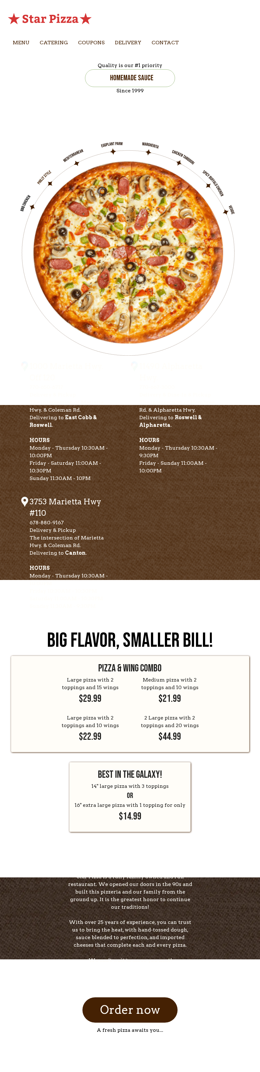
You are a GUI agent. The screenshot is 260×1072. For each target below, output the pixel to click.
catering (54, 43)
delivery (128, 43)
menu (21, 43)
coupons (91, 43)
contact (165, 43)
